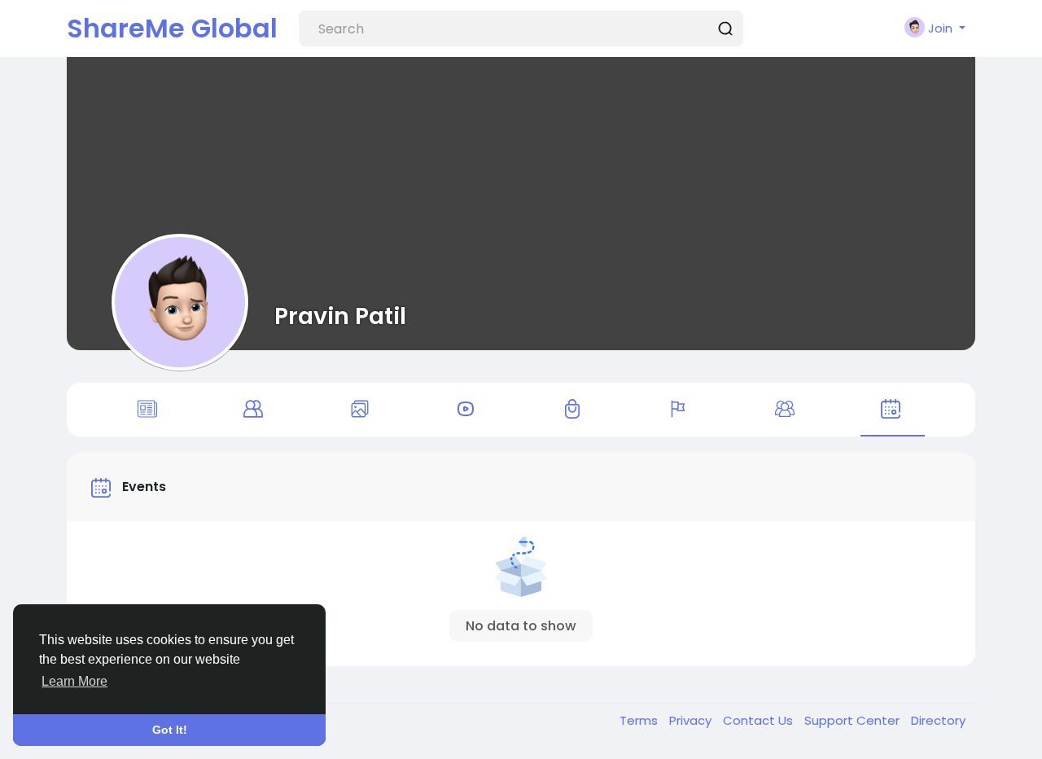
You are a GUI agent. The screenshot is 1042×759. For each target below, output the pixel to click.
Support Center (853, 720)
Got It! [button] (169, 729)
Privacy (692, 720)
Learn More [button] (74, 681)
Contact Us (759, 720)
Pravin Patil (340, 316)
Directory (938, 720)
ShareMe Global (172, 28)
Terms (640, 720)
